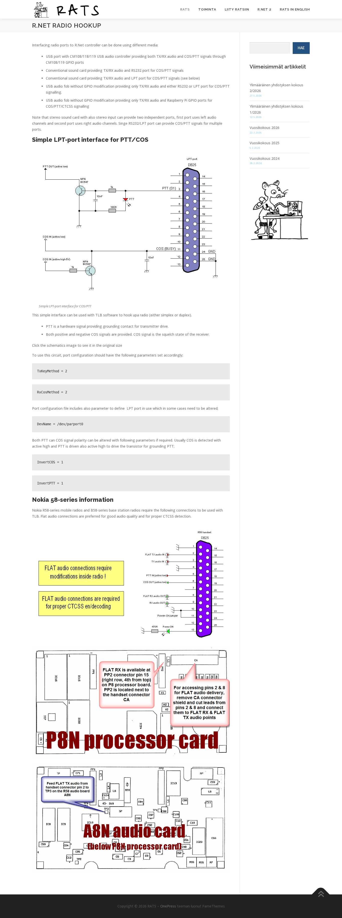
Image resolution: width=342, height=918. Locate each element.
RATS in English (295, 9)
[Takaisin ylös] (321, 894)
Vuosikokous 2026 (264, 127)
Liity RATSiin (237, 9)
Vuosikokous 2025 (264, 142)
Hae (301, 48)
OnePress (168, 906)
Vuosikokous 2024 (264, 158)
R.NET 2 (264, 9)
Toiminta (207, 9)
